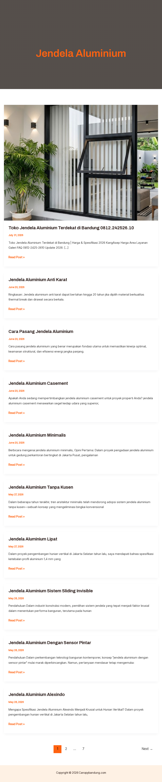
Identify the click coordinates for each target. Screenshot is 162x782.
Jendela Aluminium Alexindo (36, 694)
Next (147, 749)
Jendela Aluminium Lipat (32, 539)
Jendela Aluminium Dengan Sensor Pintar (49, 642)
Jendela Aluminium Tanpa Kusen (40, 487)
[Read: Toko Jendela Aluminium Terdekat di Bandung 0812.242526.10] (81, 162)
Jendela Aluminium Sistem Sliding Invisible (50, 591)
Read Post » (16, 257)
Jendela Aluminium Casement (38, 383)
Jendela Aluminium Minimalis (37, 435)
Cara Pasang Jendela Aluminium (40, 331)
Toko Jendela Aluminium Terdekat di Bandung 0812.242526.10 (71, 228)
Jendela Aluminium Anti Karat (37, 279)
